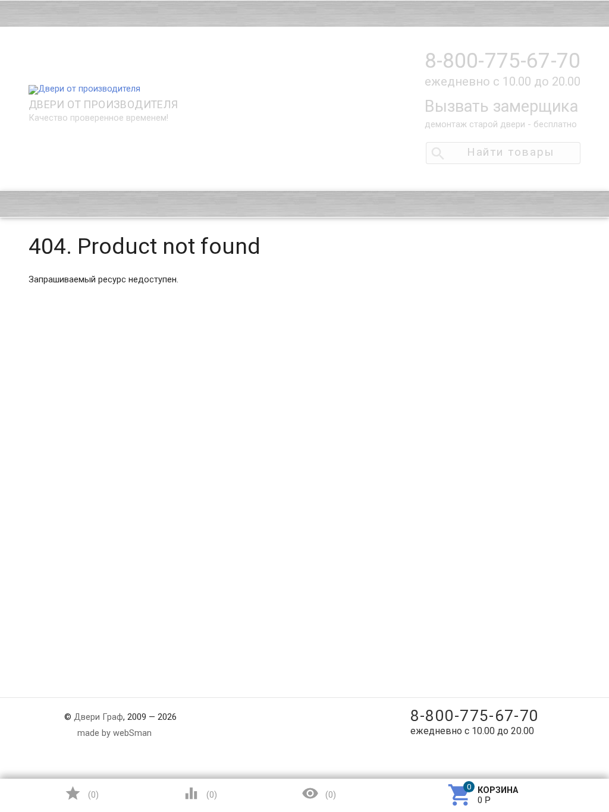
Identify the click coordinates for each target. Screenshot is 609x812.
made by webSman (114, 733)
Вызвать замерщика (501, 106)
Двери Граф (98, 717)
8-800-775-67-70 (503, 61)
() (81, 793)
